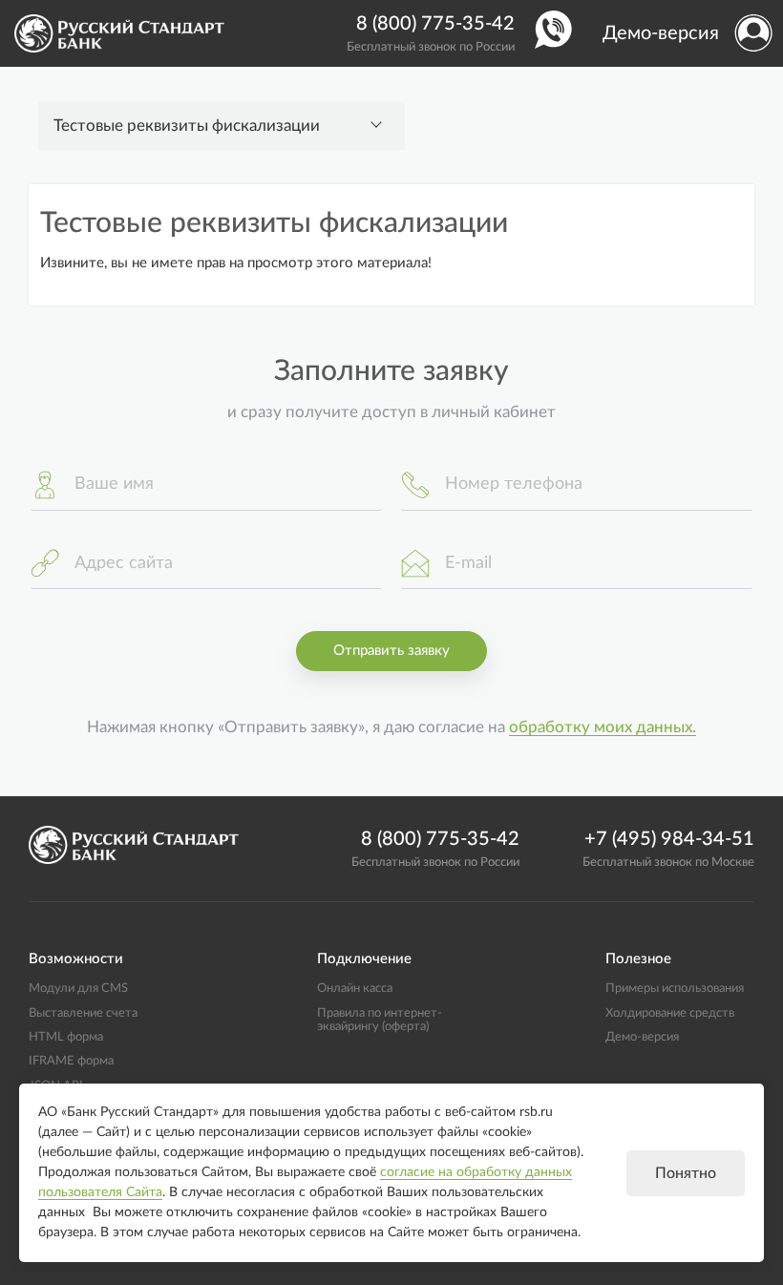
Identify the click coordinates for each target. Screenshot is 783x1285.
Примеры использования (674, 988)
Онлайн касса (354, 988)
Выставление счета (83, 1013)
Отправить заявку (391, 650)
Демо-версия (661, 33)
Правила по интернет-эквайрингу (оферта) (379, 1019)
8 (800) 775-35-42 (435, 23)
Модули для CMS (78, 988)
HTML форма (66, 1037)
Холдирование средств (669, 1013)
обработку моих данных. (602, 727)
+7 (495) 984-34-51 (669, 839)
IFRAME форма (71, 1060)
